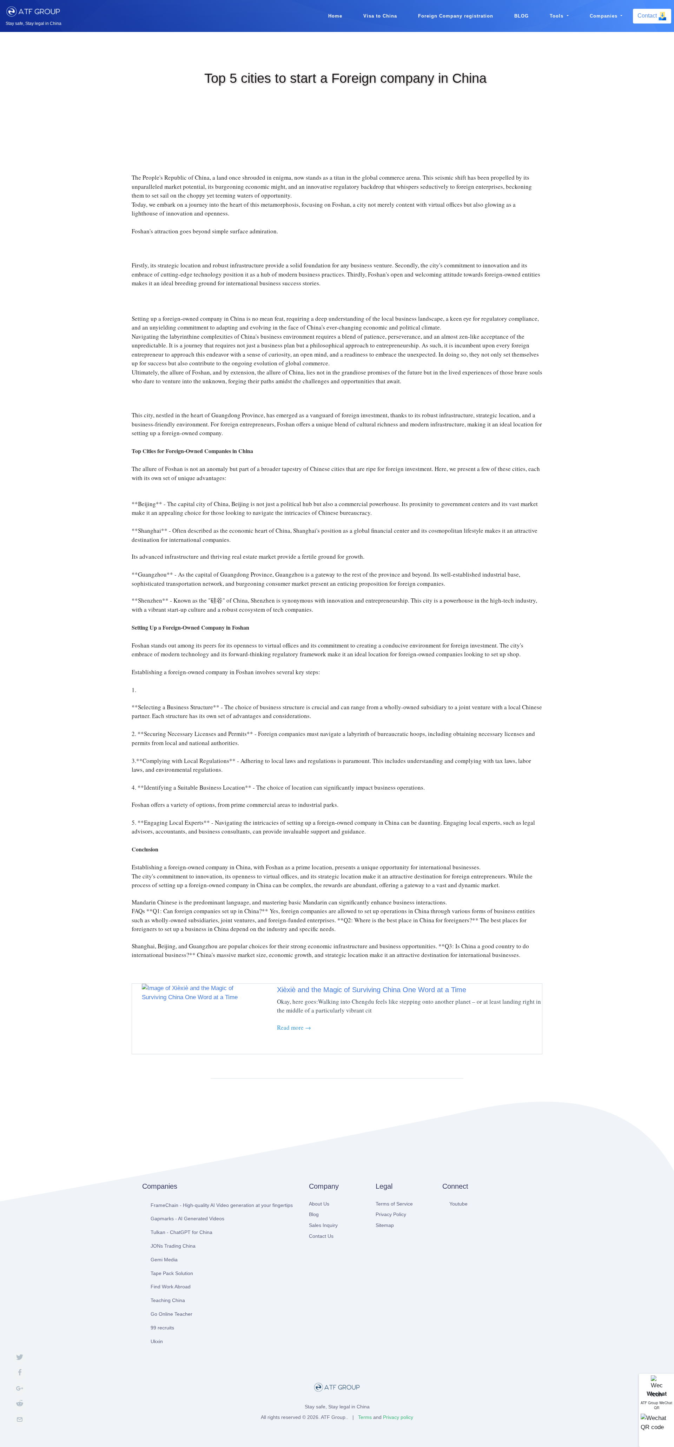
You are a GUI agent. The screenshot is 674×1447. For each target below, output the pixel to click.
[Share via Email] (19, 1420)
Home (335, 16)
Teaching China (168, 1300)
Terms (365, 1417)
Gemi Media (164, 1259)
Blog (314, 1214)
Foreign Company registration (455, 16)
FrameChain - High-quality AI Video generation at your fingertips (222, 1205)
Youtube (458, 1204)
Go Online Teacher (171, 1314)
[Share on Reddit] (19, 1404)
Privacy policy (398, 1417)
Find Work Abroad (171, 1286)
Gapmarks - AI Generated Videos (187, 1218)
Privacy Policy (391, 1214)
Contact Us (321, 1236)
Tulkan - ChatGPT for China (181, 1232)
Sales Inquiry (323, 1225)
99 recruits (162, 1327)
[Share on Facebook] (19, 1373)
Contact (647, 16)
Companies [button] (604, 16)
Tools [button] (557, 16)
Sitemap (385, 1225)
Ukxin (157, 1341)
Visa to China (380, 16)
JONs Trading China (173, 1246)
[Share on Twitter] (19, 1358)
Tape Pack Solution (172, 1273)
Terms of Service (394, 1204)
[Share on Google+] (19, 1389)
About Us (319, 1204)
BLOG (521, 16)
